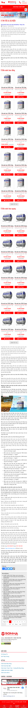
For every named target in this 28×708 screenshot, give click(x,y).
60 (10, 624)
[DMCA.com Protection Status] (6, 643)
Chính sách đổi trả (5, 672)
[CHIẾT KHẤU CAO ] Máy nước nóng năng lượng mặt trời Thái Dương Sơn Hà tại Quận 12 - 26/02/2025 (14, 576)
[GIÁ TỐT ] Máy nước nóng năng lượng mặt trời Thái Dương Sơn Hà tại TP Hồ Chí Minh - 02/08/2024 (14, 617)
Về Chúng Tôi (4, 654)
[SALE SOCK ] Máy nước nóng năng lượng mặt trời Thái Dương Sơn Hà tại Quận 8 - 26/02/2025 (14, 589)
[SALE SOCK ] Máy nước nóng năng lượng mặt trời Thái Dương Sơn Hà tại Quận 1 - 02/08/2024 (14, 614)
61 (12, 624)
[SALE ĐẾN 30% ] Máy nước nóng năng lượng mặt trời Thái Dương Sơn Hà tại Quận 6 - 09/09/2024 (14, 597)
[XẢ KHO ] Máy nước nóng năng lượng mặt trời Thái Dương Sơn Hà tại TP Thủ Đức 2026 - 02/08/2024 (14, 610)
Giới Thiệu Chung (5, 656)
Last (20, 624)
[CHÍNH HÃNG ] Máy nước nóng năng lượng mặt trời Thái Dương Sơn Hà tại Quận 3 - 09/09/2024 (14, 606)
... (7, 624)
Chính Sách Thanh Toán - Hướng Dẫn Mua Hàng (12, 668)
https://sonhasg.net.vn (10, 548)
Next (16, 624)
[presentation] (3, 15)
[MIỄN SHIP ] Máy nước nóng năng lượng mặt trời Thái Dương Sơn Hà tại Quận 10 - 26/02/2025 (14, 585)
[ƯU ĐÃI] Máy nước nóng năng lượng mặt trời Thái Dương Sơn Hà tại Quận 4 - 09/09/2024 (13, 603)
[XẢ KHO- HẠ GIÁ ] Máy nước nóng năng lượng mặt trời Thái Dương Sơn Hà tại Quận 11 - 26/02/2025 (14, 581)
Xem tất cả (14, 204)
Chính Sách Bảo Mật (6, 665)
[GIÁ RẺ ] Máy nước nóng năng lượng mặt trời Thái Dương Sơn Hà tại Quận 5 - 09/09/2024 (13, 600)
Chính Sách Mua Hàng (6, 663)
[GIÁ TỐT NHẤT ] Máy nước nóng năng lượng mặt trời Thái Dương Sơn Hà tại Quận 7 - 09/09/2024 (14, 593)
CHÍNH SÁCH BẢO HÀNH (7, 670)
